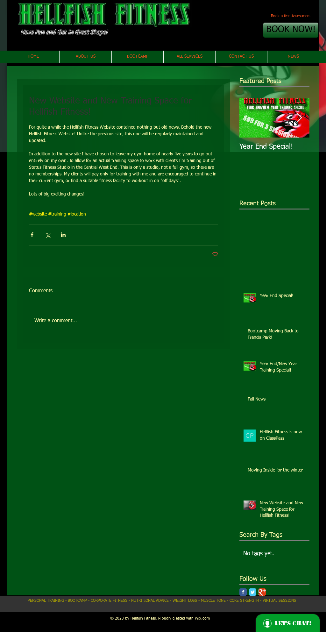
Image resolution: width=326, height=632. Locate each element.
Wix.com (202, 619)
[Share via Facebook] (32, 235)
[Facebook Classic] (243, 592)
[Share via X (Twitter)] (48, 235)
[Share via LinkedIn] (63, 235)
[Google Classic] (262, 592)
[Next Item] (299, 118)
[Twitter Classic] (252, 592)
